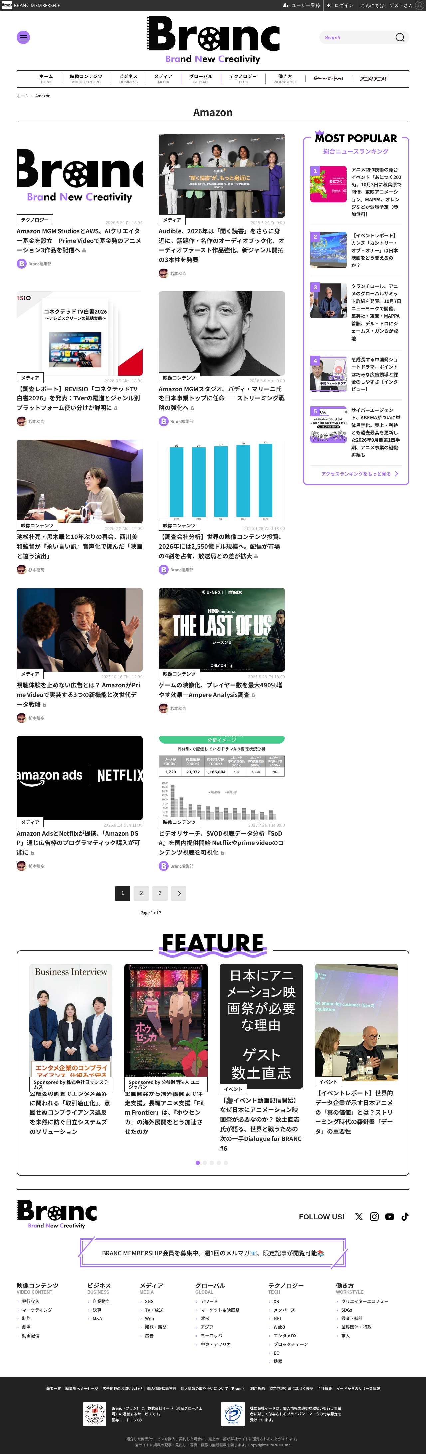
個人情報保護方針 (161, 1388)
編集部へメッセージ (81, 1388)
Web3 (279, 1327)
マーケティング (37, 1310)
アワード (209, 1301)
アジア (207, 1327)
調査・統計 (352, 1318)
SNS (149, 1301)
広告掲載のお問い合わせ (123, 1388)
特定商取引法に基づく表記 (291, 1388)
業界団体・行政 (356, 1327)
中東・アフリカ (216, 1344)
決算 (97, 1310)
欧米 (205, 1318)
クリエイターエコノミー (365, 1301)
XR (276, 1301)
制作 (26, 1318)
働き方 (285, 79)
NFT (278, 1318)
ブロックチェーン (291, 1344)
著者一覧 (53, 1388)
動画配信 (30, 1335)
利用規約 (257, 1388)
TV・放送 (154, 1310)
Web (149, 1318)
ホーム (46, 79)
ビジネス (128, 79)
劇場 (26, 1327)
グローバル (201, 79)
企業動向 (101, 1301)
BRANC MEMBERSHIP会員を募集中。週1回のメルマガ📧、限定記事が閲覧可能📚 (213, 1252)
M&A (97, 1318)
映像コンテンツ (86, 79)
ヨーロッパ (211, 1335)
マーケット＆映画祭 (220, 1310)
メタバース (284, 1310)
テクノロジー (243, 79)
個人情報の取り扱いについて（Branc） (213, 1388)
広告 (149, 1335)
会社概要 (325, 1388)
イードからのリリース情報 (358, 1388)
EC (276, 1353)
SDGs (346, 1310)
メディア (163, 79)
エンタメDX (285, 1335)
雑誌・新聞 (156, 1327)
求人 (345, 1335)
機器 (278, 1361)
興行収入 (30, 1301)
